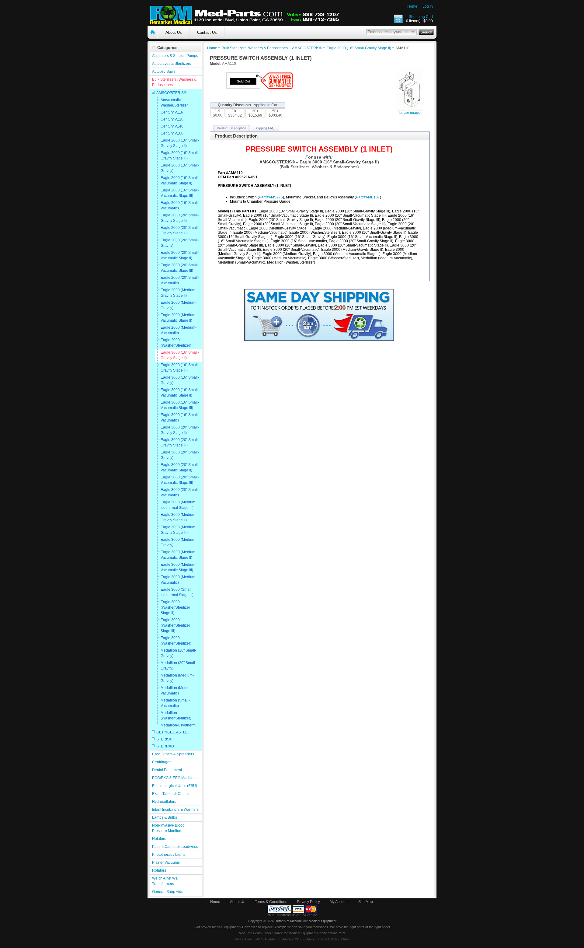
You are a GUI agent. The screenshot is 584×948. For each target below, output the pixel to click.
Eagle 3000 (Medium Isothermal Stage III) (178, 505)
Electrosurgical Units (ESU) (174, 786)
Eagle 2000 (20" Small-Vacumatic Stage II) (180, 255)
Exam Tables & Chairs (170, 794)
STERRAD (165, 746)
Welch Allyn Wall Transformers (165, 881)
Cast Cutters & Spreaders (173, 754)
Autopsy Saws (164, 71)
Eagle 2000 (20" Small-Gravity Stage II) (180, 218)
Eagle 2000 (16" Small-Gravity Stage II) (180, 143)
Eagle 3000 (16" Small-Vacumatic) (180, 417)
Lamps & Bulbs (164, 817)
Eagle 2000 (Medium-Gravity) (178, 305)
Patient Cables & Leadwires (175, 847)
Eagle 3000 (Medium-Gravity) (178, 542)
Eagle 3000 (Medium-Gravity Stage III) (178, 530)
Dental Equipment (167, 770)
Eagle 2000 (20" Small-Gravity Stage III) (180, 230)
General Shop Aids (167, 892)
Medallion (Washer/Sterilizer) (176, 715)
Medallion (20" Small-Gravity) (178, 665)
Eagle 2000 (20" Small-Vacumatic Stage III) (180, 268)
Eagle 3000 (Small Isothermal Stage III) (177, 592)
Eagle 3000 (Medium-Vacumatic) (178, 580)
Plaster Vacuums (166, 862)
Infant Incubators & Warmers (175, 809)
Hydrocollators (164, 801)
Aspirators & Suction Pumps (175, 56)
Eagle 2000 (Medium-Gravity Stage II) (178, 293)
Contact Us (207, 32)
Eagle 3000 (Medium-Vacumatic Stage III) (178, 567)
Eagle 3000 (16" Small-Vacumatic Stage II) (180, 392)
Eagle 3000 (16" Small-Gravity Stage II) (180, 355)
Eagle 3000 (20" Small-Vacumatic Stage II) (180, 467)
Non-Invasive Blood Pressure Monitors (168, 828)
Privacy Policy (308, 902)
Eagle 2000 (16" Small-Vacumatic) (180, 205)
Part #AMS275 (271, 197)
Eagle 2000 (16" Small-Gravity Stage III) (180, 155)
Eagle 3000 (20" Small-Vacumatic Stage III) (180, 480)
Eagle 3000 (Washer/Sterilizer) (176, 640)
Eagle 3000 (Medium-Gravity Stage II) (178, 517)
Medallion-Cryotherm (178, 725)
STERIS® (164, 739)
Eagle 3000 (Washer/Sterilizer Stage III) (175, 625)
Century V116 (172, 112)
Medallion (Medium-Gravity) (177, 678)
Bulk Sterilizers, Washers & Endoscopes (174, 82)
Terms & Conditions (271, 902)
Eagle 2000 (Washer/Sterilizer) (176, 343)
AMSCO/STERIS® (171, 93)
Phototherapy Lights (168, 854)
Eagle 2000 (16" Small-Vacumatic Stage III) (180, 193)
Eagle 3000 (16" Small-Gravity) (180, 380)
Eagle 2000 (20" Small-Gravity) (180, 243)
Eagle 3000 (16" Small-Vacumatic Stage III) (180, 405)
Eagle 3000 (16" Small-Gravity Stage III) (180, 368)
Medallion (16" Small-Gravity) (178, 653)
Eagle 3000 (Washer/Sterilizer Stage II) (175, 607)
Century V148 (172, 126)
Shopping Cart (421, 17)
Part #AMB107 (368, 197)
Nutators (159, 839)
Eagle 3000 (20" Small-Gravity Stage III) (180, 442)
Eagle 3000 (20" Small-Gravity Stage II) (180, 430)
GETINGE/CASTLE (172, 732)
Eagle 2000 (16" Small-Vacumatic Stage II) (180, 180)
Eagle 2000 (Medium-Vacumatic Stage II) (178, 318)
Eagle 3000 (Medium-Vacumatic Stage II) (178, 555)
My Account (339, 902)
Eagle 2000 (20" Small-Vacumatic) (180, 280)
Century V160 (172, 133)
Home (412, 6)
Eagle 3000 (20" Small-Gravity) (180, 455)
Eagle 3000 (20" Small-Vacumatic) (180, 492)
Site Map (365, 902)
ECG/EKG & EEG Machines (174, 778)
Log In (427, 6)
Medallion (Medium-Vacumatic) (177, 690)
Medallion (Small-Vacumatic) (175, 703)
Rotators (159, 870)
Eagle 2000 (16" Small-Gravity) (180, 168)
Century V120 (172, 119)
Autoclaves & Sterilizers (171, 63)
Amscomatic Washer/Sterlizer (174, 102)
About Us (173, 32)
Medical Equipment (322, 921)
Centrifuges (161, 762)
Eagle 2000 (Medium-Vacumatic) (178, 330)
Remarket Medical (288, 921)
